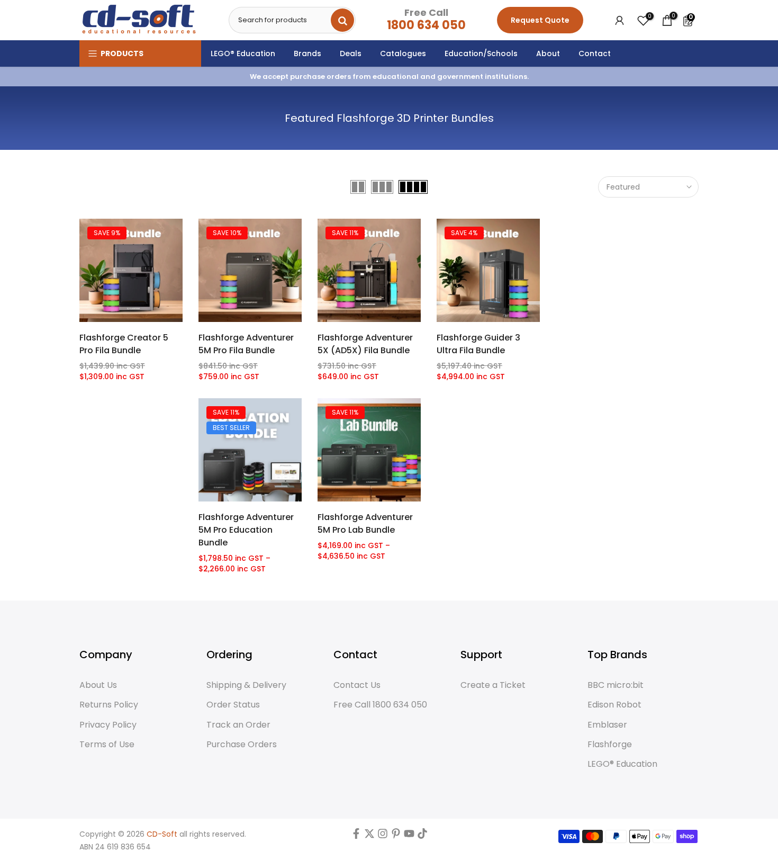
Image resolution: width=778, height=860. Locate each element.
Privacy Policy (108, 725)
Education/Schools (481, 53)
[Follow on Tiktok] (422, 836)
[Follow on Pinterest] (396, 836)
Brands (307, 53)
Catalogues (403, 53)
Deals (350, 53)
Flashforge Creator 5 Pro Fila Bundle (123, 344)
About (548, 53)
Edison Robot (614, 705)
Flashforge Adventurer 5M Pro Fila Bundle (246, 344)
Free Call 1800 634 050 (380, 705)
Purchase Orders (241, 744)
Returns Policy (108, 705)
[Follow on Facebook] (356, 836)
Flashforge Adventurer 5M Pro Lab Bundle (365, 523)
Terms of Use (106, 744)
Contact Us (357, 685)
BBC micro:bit (615, 685)
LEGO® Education (243, 53)
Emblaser (607, 725)
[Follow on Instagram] (382, 836)
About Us (98, 685)
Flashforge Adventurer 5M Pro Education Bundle (246, 530)
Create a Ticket (493, 685)
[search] (342, 20)
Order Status (233, 705)
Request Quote (540, 20)
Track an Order (238, 725)
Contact (594, 53)
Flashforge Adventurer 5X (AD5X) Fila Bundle (365, 344)
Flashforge (609, 744)
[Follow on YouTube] (409, 836)
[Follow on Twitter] (369, 836)
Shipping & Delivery (246, 685)
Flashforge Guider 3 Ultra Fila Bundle (478, 344)
